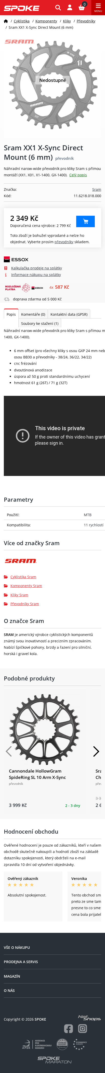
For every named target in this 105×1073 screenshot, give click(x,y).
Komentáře (33, 314)
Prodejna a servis (21, 961)
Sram (96, 189)
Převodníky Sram (24, 603)
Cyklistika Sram (23, 576)
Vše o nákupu (17, 947)
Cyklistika (22, 21)
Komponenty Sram (26, 585)
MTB (87, 514)
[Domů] (6, 21)
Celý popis (78, 174)
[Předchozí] (9, 751)
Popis (11, 314)
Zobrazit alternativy (85, 221)
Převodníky (86, 21)
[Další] (96, 751)
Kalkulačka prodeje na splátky (36, 268)
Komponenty (46, 21)
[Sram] (52, 562)
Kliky (67, 21)
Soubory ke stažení (39, 323)
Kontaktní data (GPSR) (68, 314)
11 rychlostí (93, 525)
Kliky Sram (19, 594)
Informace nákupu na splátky (36, 274)
